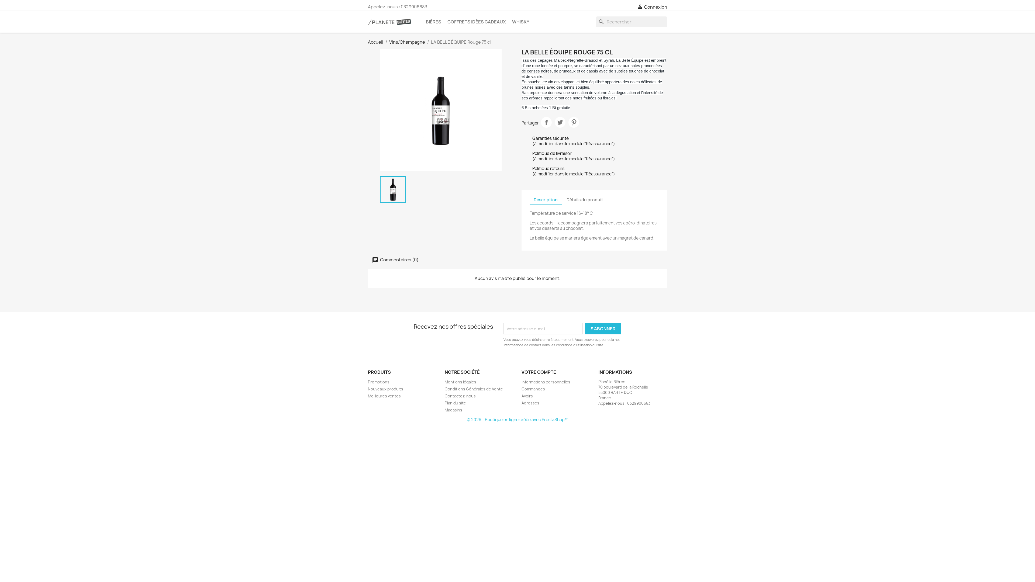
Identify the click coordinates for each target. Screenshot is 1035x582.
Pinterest (573, 122)
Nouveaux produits (385, 389)
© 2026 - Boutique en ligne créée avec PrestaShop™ (517, 419)
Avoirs (527, 396)
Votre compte (539, 372)
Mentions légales (460, 381)
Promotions (378, 381)
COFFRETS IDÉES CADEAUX (476, 22)
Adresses (530, 403)
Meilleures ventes (384, 396)
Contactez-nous (460, 396)
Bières (433, 22)
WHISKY (520, 22)
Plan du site (455, 403)
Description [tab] (546, 200)
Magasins (453, 410)
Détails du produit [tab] (585, 200)
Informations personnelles (546, 381)
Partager (546, 122)
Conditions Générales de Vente (474, 389)
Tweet (560, 122)
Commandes (533, 389)
